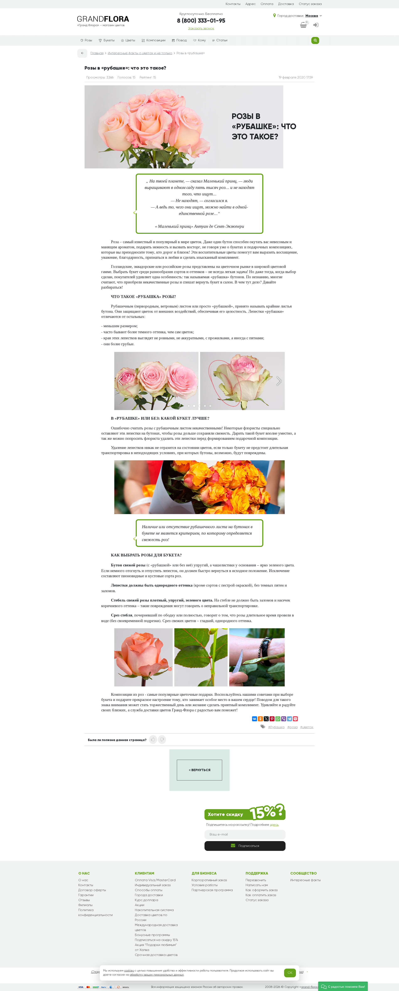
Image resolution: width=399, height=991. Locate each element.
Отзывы (84, 900)
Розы (88, 40)
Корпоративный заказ (209, 880)
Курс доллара (146, 900)
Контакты (233, 4)
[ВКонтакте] (254, 718)
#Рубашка (276, 727)
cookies (129, 970)
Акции (139, 905)
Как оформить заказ (261, 890)
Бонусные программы (152, 935)
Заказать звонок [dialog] (201, 28)
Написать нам (257, 885)
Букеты (109, 40)
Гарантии (86, 895)
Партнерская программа (212, 890)
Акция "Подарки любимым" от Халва (156, 947)
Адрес (250, 4)
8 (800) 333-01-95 (201, 21)
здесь (274, 825)
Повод (181, 40)
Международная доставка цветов (156, 928)
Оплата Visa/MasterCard (155, 880)
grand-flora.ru (310, 987)
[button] (343, 986)
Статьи (221, 40)
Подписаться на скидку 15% (156, 940)
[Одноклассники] (260, 718)
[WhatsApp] (277, 718)
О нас (83, 880)
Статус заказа (310, 4)
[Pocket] (295, 718)
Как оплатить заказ (261, 895)
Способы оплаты (148, 890)
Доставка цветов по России (151, 918)
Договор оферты (92, 890)
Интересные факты (305, 880)
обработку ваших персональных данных (157, 974)
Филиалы (85, 905)
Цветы (130, 40)
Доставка (286, 4)
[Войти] (316, 25)
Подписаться (249, 846)
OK (290, 973)
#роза (292, 727)
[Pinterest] (272, 718)
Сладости (99, 972)
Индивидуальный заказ (152, 885)
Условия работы (205, 885)
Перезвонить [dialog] (256, 880)
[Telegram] (289, 718)
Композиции (156, 40)
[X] (266, 718)
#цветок (306, 727)
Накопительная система (154, 910)
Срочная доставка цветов (156, 955)
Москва (311, 16)
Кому (202, 40)
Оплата (267, 4)
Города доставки (149, 895)
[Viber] (283, 718)
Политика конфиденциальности (95, 913)
